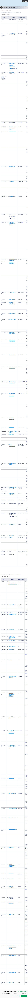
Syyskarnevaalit (12, 319)
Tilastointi (15, 993)
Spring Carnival (12, 914)
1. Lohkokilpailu (12, 313)
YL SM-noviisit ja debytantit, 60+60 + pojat (12, 746)
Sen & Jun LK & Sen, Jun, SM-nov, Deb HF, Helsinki (12, 947)
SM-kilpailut (11, 878)
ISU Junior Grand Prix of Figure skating (12, 128)
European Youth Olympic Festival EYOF (12, 637)
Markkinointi (23, 993)
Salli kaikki (24, 995)
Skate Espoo (11, 72)
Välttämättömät (7, 993)
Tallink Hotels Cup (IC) (13, 829)
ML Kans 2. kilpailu (12, 604)
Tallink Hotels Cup (12, 817)
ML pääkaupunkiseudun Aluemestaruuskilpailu (13, 583)
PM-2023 (10, 659)
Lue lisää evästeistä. (22, 991)
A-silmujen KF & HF (12, 972)
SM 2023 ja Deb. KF (12, 955)
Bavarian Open (11, 649)
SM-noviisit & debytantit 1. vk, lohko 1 (12, 223)
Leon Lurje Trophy (12, 640)
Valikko (25, 1)
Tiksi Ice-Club (11, 778)
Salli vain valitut (15, 995)
